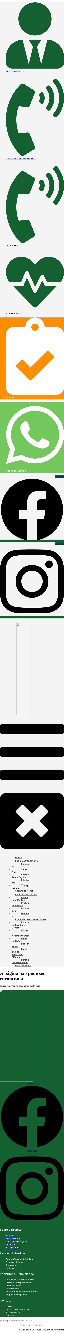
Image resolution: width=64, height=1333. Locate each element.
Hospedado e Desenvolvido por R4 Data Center (41, 1329)
